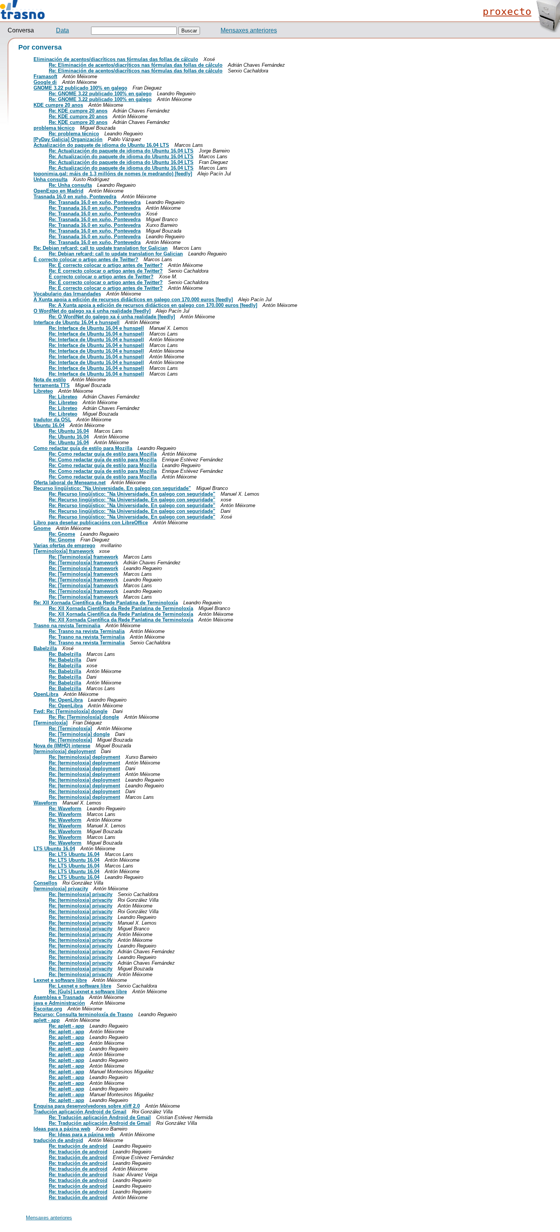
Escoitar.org (48, 1009)
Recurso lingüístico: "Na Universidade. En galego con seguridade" (112, 488)
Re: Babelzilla (65, 654)
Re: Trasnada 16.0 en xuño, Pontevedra (95, 202)
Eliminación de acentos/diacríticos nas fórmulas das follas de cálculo (116, 59)
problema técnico (54, 128)
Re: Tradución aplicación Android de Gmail (100, 1117)
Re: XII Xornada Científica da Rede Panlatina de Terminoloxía (106, 603)
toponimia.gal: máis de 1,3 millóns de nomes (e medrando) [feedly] (113, 174)
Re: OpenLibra (66, 700)
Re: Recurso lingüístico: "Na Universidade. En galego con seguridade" (132, 494)
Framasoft (45, 76)
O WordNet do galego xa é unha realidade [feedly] (92, 311)
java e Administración (59, 1003)
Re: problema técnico (74, 134)
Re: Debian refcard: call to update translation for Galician (101, 248)
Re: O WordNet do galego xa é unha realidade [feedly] (112, 317)
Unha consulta (50, 179)
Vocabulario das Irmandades (67, 294)
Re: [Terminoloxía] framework (83, 557)
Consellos (45, 883)
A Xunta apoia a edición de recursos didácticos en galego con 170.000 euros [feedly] (133, 299)
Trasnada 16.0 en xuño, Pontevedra (75, 196)
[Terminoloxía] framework (64, 551)
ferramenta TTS (52, 385)
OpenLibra (46, 694)
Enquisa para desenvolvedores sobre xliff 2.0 (87, 1106)
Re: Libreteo (63, 397)
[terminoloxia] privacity (61, 888)
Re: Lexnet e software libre (80, 986)
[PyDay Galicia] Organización (68, 139)
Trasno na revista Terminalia (67, 625)
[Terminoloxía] (50, 723)
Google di (45, 82)
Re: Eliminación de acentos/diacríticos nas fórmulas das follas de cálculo (135, 65)
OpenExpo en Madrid (58, 191)
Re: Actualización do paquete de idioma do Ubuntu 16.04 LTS (121, 151)
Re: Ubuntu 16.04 (69, 431)
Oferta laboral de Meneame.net (70, 482)
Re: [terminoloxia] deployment (84, 757)
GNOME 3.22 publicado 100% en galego (80, 88)
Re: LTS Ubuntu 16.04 (74, 854)
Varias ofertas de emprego (64, 545)
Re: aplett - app (66, 1026)
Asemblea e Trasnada (59, 997)
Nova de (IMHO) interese (62, 746)
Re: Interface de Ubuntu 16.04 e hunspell (96, 328)
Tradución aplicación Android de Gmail (80, 1112)
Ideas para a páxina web (62, 1129)
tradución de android (58, 1140)
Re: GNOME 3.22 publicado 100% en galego (100, 93)
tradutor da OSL (52, 419)
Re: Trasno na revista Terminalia (87, 631)
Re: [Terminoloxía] (70, 728)
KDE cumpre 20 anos (58, 105)
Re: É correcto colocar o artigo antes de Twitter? (106, 265)
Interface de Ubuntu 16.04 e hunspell (77, 322)
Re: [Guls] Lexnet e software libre (88, 991)
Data (62, 30)
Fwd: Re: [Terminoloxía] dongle (70, 711)
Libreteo (43, 391)
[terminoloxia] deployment (65, 751)
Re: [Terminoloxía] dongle (79, 734)
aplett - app (47, 1020)
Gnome (42, 528)
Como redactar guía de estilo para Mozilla (83, 448)
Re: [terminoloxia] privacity (80, 894)
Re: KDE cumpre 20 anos (78, 111)
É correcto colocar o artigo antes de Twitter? (86, 259)
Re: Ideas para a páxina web (82, 1134)
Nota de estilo (50, 379)
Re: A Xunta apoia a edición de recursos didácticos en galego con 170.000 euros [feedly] (153, 305)
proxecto (507, 11)
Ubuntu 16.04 (49, 425)
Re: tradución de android (78, 1146)
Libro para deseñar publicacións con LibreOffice (91, 522)
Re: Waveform (65, 808)
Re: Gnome (62, 534)
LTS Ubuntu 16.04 (54, 848)
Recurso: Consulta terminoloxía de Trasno (83, 1014)
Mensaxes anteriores (249, 30)
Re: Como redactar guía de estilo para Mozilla (103, 454)
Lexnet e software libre (60, 980)
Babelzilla (45, 648)
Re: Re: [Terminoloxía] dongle (84, 717)
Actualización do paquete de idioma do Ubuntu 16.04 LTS (101, 145)
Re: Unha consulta (70, 185)
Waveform (45, 803)
